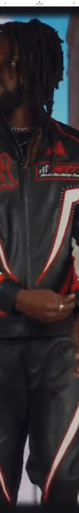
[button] (74, 3)
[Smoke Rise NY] (39, 3)
